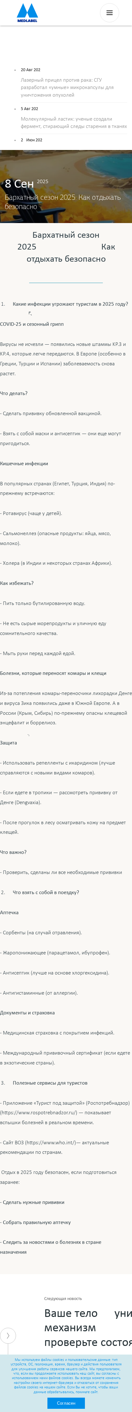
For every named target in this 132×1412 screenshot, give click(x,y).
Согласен (66, 1403)
